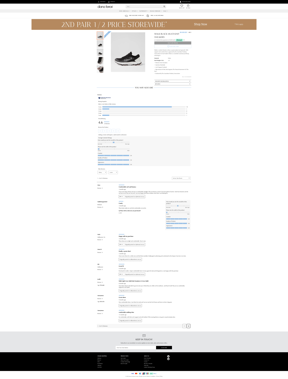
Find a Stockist (147, 358)
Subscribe (164, 347)
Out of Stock (173, 43)
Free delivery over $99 (136, 15)
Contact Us (146, 360)
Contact (112, 1)
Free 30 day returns (157, 15)
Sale (164, 11)
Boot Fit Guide (124, 363)
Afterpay (99, 365)
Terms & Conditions (151, 376)
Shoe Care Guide (125, 360)
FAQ (99, 362)
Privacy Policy (159, 376)
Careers (145, 362)
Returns (99, 360)
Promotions (100, 363)
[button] (100, 44)
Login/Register (186, 1)
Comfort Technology (125, 362)
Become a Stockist (148, 363)
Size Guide (123, 358)
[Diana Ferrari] (105, 6)
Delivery (99, 358)
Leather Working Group (149, 367)
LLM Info (100, 367)
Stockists (103, 1)
